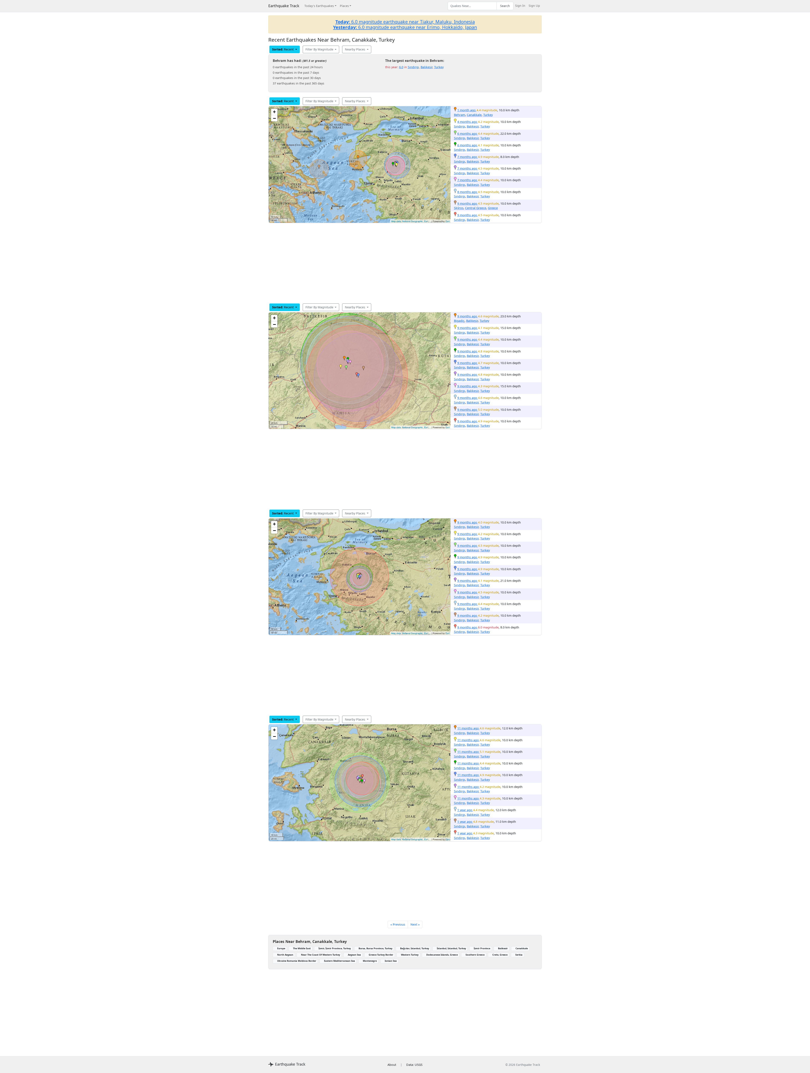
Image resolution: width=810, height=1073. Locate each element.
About (391, 1065)
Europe (281, 948)
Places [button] (344, 6)
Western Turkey (409, 954)
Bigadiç (459, 321)
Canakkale (474, 115)
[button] (358, 157)
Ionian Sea (391, 960)
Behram (459, 115)
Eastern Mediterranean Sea (339, 960)
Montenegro (370, 960)
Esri (448, 221)
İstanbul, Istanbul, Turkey (451, 948)
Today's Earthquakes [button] (319, 6)
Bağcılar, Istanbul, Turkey (414, 948)
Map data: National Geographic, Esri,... (411, 221)
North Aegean (285, 954)
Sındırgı (413, 67)
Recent (283, 49)
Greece (493, 208)
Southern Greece (475, 954)
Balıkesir (426, 67)
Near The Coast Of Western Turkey (320, 954)
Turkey (439, 67)
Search (505, 6)
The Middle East (302, 948)
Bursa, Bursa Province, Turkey (375, 948)
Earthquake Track (283, 5)
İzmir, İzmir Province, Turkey (335, 948)
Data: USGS (414, 1065)
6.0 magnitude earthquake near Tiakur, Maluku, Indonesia (405, 22)
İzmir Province (482, 948)
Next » (415, 924)
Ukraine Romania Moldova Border (296, 960)
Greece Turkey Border (381, 954)
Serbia (518, 954)
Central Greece (475, 208)
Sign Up (534, 6)
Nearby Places (355, 49)
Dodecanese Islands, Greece (442, 954)
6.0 (401, 67)
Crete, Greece (500, 954)
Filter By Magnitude (319, 49)
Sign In (520, 6)
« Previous (397, 924)
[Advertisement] (394, 263)
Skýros (458, 208)
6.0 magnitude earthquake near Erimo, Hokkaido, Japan (405, 27)
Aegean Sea (354, 954)
